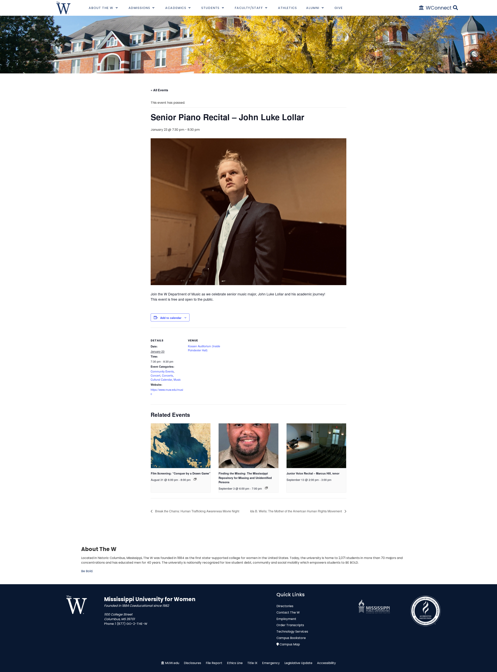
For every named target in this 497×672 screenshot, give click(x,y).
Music (177, 379)
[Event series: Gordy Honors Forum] (266, 488)
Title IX (252, 663)
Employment (286, 619)
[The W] (63, 8)
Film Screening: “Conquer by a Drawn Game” (180, 473)
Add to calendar (170, 318)
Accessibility (326, 663)
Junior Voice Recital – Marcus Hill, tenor (313, 473)
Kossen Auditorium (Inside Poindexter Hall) (204, 348)
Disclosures (192, 663)
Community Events (162, 371)
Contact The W (288, 612)
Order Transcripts (290, 625)
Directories (284, 606)
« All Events (159, 90)
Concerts (167, 375)
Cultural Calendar (161, 379)
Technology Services (292, 631)
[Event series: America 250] (195, 479)
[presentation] (180, 445)
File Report (214, 663)
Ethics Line (235, 663)
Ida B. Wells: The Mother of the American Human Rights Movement (296, 511)
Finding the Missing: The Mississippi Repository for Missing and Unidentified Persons (245, 477)
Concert (155, 375)
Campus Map (290, 644)
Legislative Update (298, 663)
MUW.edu (172, 663)
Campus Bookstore (291, 638)
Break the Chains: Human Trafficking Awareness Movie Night (196, 511)
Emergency (271, 663)
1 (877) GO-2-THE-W (131, 624)
